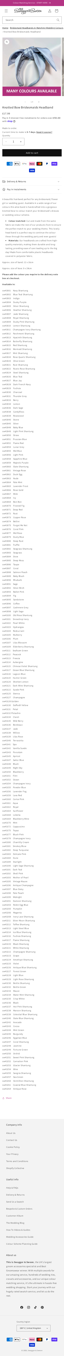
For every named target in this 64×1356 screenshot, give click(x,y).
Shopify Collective (15, 1168)
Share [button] (9, 1098)
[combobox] (32, 20)
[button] (6, 10)
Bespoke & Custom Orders (19, 1208)
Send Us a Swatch (15, 1201)
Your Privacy (12, 1154)
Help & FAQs (12, 1187)
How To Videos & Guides (18, 1229)
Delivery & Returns (15, 1194)
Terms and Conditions (17, 1161)
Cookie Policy (13, 1147)
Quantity (6, 135)
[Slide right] (38, 101)
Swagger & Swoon (35, 1350)
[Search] (58, 20)
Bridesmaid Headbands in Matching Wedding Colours (36, 27)
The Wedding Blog (15, 1222)
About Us (11, 1133)
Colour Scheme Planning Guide (22, 1243)
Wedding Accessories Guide (20, 1236)
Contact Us (11, 1140)
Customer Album (14, 1215)
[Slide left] (25, 101)
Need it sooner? (44, 132)
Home (5, 27)
